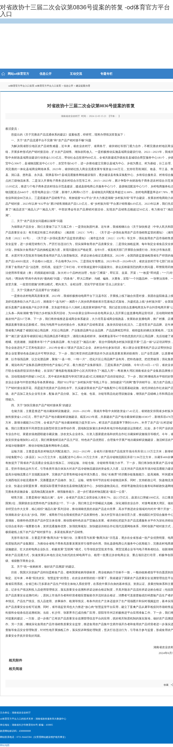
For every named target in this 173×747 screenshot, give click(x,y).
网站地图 (4, 745)
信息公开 (68, 86)
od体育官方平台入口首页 (21, 86)
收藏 (166, 685)
